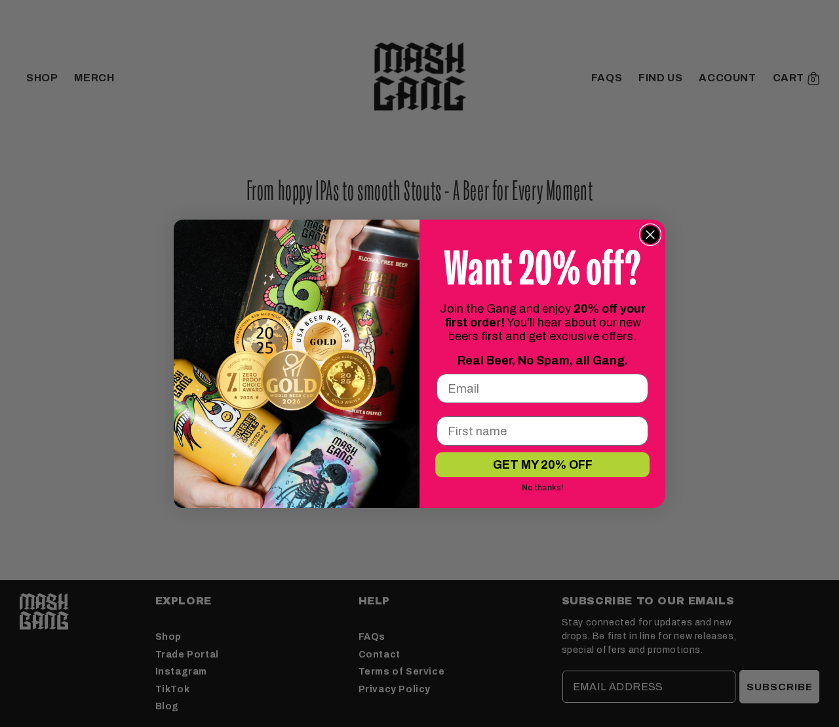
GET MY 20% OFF (543, 464)
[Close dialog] (650, 235)
